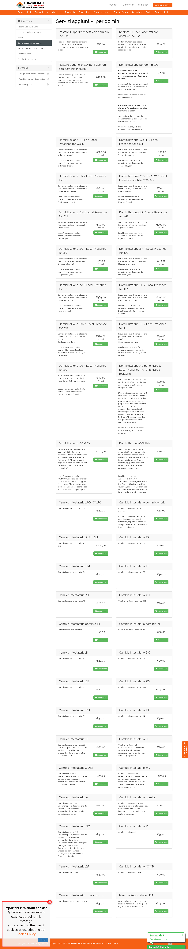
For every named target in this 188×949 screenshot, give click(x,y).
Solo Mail (21, 37)
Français (113, 4)
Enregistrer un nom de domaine (31, 74)
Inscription (142, 4)
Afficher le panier (162, 5)
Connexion (128, 4)
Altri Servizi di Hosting (27, 59)
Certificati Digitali (25, 54)
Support (83, 12)
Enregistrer (41, 12)
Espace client (24, 12)
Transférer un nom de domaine (31, 79)
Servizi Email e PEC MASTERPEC (31, 48)
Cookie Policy (26, 934)
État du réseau (121, 12)
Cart (148, 12)
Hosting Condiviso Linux (28, 27)
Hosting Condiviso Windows (30, 32)
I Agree (43, 940)
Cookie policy (111, 943)
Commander (102, 52)
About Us (56, 12)
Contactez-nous (101, 12)
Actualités (136, 12)
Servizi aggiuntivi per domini (30, 43)
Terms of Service (95, 943)
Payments (70, 12)
